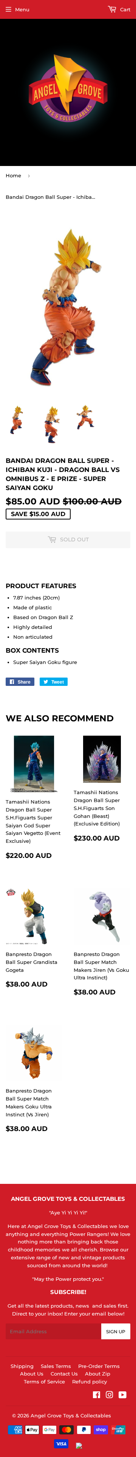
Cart (124, 9)
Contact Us (64, 1374)
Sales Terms (56, 1366)
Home (13, 175)
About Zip (97, 1374)
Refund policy (89, 1382)
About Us (31, 1374)
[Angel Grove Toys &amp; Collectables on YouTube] (123, 1396)
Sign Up (115, 1331)
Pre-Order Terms (99, 1366)
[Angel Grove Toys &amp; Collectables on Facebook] (96, 1396)
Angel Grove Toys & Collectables (71, 1415)
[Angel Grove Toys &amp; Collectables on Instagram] (109, 1396)
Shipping (22, 1366)
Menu (22, 9)
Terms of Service (44, 1382)
